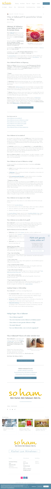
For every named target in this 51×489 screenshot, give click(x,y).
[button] (49, 236)
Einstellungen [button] (34, 486)
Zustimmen (46, 486)
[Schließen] (49, 486)
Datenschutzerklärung (10, 487)
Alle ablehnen (40, 486)
